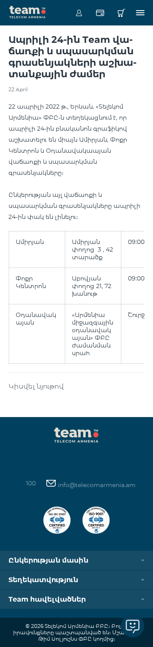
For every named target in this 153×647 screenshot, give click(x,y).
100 (31, 483)
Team (27, 11)
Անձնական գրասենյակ (78, 12)
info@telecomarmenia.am (96, 485)
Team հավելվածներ (47, 599)
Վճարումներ (100, 12)
